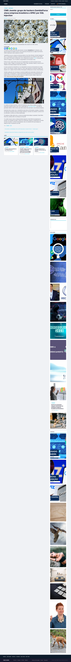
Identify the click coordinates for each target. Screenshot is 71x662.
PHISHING (27, 147)
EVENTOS (13, 656)
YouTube (22, 660)
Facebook (15, 660)
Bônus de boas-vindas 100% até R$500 (15, 76)
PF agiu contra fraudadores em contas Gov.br (11, 149)
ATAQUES (47, 3)
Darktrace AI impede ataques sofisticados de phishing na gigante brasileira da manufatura (57, 406)
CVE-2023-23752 (32, 106)
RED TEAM (27, 656)
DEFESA (4, 656)
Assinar (58, 14)
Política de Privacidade (36, 660)
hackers (8, 125)
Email (51, 9)
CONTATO (53, 3)
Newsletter (46, 660)
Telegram (26, 660)
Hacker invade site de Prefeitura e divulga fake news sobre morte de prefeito (19, 132)
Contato (41, 660)
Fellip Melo (6, 18)
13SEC (6, 4)
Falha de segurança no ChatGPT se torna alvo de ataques (40, 150)
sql (10, 125)
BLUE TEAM (23, 656)
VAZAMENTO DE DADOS (39, 3)
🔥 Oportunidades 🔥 (62, 3)
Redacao (56, 410)
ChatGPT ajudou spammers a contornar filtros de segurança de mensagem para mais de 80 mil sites (26, 150)
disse (35, 58)
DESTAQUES (11, 8)
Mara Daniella (12, 151)
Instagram (19, 660)
